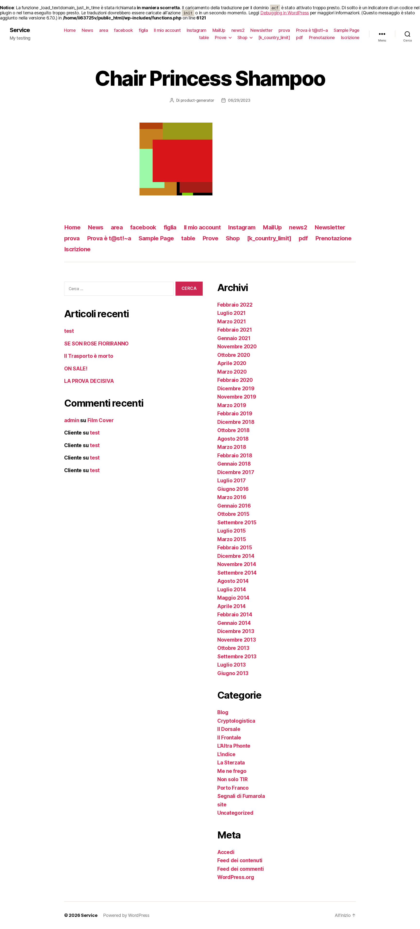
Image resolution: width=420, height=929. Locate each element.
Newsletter (261, 30)
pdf (299, 37)
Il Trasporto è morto (88, 356)
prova (284, 30)
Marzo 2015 (231, 539)
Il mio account (167, 30)
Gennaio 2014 (234, 623)
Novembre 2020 (237, 346)
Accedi (225, 852)
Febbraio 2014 (234, 614)
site (222, 805)
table (204, 37)
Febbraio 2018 (234, 455)
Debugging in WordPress (284, 12)
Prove (221, 37)
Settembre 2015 (236, 522)
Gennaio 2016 (234, 506)
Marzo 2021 (231, 321)
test (69, 331)
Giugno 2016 (233, 489)
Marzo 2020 (231, 372)
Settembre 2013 (236, 656)
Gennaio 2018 (234, 464)
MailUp (218, 30)
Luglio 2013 (231, 665)
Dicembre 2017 (235, 472)
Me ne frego (231, 771)
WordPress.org (235, 877)
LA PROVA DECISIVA (89, 381)
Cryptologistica (236, 721)
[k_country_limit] (274, 37)
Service (20, 30)
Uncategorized (235, 813)
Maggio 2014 (233, 598)
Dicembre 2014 (235, 556)
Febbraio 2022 (235, 305)
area (103, 30)
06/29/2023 (239, 100)
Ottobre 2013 (233, 648)
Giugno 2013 (232, 673)
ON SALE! (76, 369)
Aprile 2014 (231, 606)
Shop (242, 37)
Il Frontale (229, 738)
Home (70, 30)
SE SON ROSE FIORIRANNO (96, 344)
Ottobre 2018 (233, 430)
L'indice (226, 754)
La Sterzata (231, 763)
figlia (143, 30)
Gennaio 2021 (234, 338)
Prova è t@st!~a (312, 30)
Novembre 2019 (236, 397)
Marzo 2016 (231, 497)
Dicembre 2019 (235, 388)
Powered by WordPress (126, 915)
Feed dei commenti (240, 869)
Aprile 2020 (231, 363)
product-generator (197, 100)
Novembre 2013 (236, 640)
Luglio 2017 (231, 480)
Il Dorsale (228, 729)
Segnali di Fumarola (241, 796)
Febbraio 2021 (234, 330)
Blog (222, 712)
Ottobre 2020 (233, 355)
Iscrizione (350, 37)
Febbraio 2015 (234, 547)
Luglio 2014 (231, 589)
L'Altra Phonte (233, 746)
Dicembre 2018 (235, 422)
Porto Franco (233, 788)
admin (71, 420)
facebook (123, 30)
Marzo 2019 (231, 405)
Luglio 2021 (231, 313)
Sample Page (346, 30)
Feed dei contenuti (239, 860)
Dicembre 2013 (235, 631)
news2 (238, 30)
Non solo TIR (232, 779)
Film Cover (101, 420)
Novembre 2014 (236, 564)
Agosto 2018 (233, 439)
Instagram (196, 30)
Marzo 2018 (231, 447)
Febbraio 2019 (234, 413)
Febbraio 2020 (235, 380)
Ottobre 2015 (233, 514)
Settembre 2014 (237, 573)
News (87, 30)
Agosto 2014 (233, 581)
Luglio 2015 (231, 531)
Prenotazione (322, 37)
